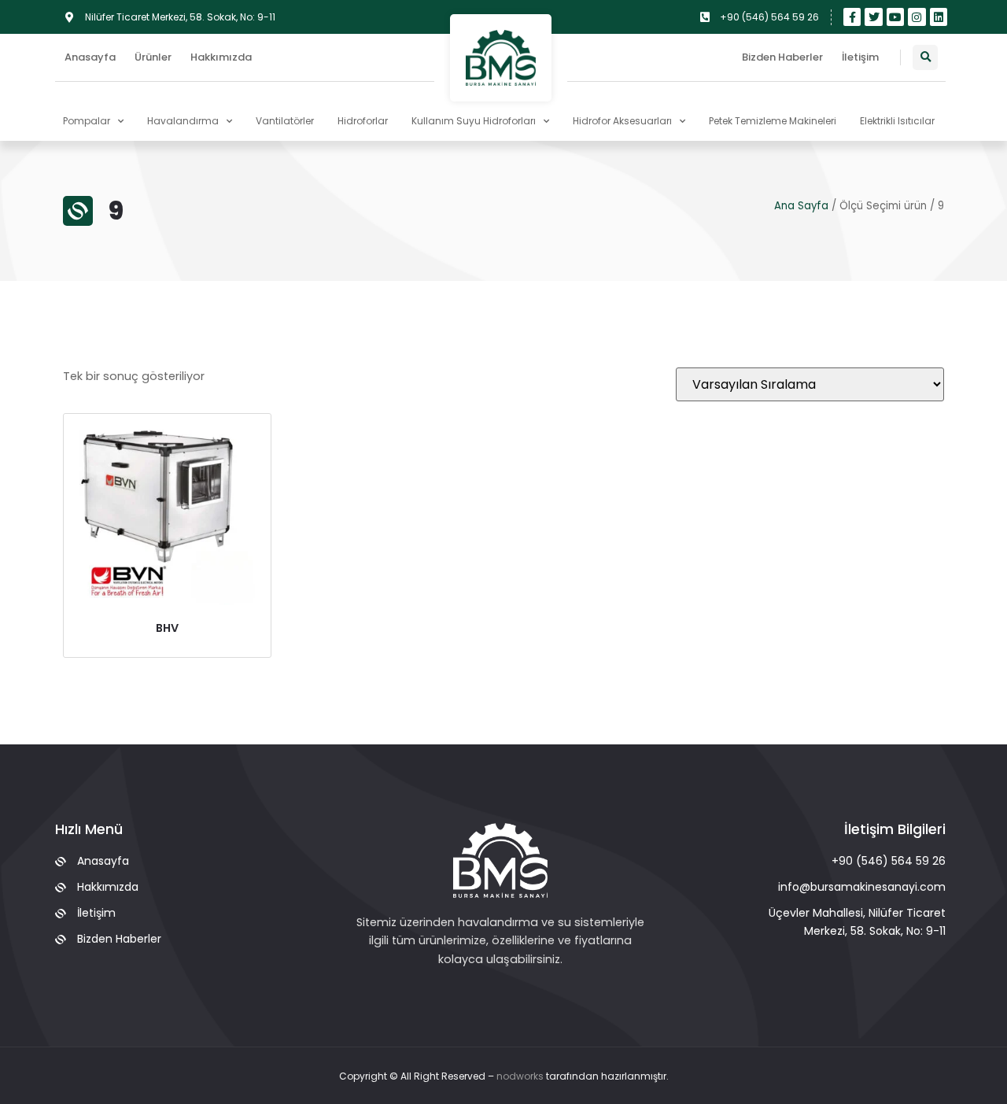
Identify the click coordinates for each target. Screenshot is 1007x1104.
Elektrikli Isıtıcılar (897, 120)
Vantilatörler (285, 120)
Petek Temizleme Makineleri (772, 120)
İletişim (860, 57)
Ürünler (153, 57)
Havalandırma (183, 120)
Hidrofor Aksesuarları (622, 120)
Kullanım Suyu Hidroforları (473, 120)
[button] (925, 57)
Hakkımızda (221, 57)
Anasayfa (90, 57)
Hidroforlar (363, 120)
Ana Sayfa (801, 205)
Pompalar (86, 120)
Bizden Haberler (782, 57)
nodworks (520, 1076)
